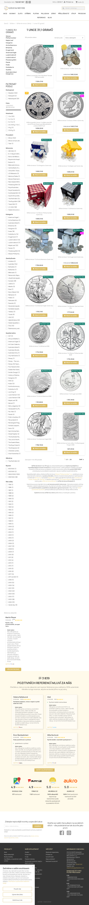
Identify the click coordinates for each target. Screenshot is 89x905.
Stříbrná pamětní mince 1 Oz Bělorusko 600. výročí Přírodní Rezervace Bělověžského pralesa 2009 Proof (39, 124)
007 (10, 336)
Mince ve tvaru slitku (14, 141)
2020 (11, 585)
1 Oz (11, 116)
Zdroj (7, 664)
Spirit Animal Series (14, 431)
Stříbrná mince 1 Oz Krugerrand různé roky (70, 257)
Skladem (13, 93)
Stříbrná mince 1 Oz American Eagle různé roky (39, 306)
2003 (11, 535)
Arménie (12, 261)
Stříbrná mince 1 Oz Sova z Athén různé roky (71, 120)
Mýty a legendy (14, 406)
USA (11, 317)
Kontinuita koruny (14, 386)
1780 (10, 484)
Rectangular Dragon (14, 423)
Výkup (73, 13)
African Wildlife (14, 339)
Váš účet (49, 849)
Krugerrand (10, 50)
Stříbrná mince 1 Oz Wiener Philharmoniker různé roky (39, 213)
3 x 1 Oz (11, 119)
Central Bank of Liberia (14, 168)
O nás (26, 857)
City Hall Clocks (14, 356)
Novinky (12, 13)
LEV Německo (13, 173)
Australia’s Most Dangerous (11, 73)
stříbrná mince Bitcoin (49, 481)
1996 (10, 515)
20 (71, 459)
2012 (10, 560)
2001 (11, 529)
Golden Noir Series (14, 370)
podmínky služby (14, 837)
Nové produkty (8, 857)
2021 (11, 588)
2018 (11, 580)
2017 (11, 574)
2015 (11, 568)
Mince (12, 138)
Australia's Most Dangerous (14, 347)
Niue (10, 289)
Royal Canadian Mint (14, 190)
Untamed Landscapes (14, 451)
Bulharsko (12, 270)
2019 (11, 583)
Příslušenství (63, 13)
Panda (8, 62)
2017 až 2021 (13, 577)
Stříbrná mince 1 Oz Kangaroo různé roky (39, 165)
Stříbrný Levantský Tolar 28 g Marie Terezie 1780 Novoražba (39, 76)
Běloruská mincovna (14, 165)
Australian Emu (14, 353)
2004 (11, 538)
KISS (11, 381)
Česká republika (14, 323)
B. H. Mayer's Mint (14, 154)
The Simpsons (13, 448)
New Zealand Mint (14, 182)
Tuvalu (11, 314)
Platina (36, 13)
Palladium (45, 13)
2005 (11, 541)
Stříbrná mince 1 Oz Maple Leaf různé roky (70, 166)
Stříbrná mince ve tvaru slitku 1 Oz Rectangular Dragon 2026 (70, 444)
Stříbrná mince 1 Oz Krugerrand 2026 (71, 394)
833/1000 (12, 469)
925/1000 (12, 471)
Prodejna (82, 13)
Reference (41, 18)
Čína (11, 326)
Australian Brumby (14, 350)
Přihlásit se (49, 854)
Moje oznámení (50, 859)
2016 (11, 571)
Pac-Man (12, 412)
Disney (11, 358)
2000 (11, 526)
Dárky (53, 13)
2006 (11, 543)
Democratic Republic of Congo (14, 275)
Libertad (42, 479)
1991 (10, 501)
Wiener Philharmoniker (11, 37)
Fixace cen (28, 854)
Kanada (12, 281)
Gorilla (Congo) (14, 372)
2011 (10, 557)
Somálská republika (14, 309)
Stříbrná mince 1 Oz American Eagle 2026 (39, 439)
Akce (5, 13)
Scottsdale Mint (14, 193)
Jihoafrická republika (14, 278)
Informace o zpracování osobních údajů (16, 882)
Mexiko (11, 286)
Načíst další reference (44, 770)
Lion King (12, 392)
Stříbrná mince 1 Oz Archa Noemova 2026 (39, 396)
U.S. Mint (12, 207)
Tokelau (11, 312)
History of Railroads (14, 375)
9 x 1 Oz (11, 122)
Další (81, 460)
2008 (11, 549)
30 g (11, 127)
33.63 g (11, 130)
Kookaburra (10, 67)
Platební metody (30, 859)
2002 (11, 532)
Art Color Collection (14, 344)
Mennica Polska (14, 176)
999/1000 (13, 477)
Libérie (11, 284)
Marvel (11, 403)
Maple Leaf (9, 40)
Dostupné (12, 96)
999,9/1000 (14, 474)
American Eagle (11, 53)
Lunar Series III (14, 398)
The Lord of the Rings (14, 440)
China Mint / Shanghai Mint (14, 171)
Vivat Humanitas (14, 454)
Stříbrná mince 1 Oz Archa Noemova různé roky (39, 259)
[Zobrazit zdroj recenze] (12, 664)
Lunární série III (11, 55)
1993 (11, 507)
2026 (11, 602)
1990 (11, 499)
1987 (10, 490)
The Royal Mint (14, 201)
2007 (11, 546)
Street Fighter (13, 434)
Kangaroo (9, 43)
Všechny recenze (13, 669)
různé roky (12, 605)
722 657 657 (19, 2)
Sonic (11, 428)
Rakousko (12, 300)
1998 (10, 521)
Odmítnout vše (17, 900)
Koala (8, 65)
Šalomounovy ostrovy (14, 328)
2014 (10, 566)
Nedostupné (13, 99)
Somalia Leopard (14, 425)
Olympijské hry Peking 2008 (14, 409)
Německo (12, 295)
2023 (11, 594)
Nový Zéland (13, 292)
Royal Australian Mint (14, 187)
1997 (10, 518)
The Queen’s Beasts (14, 442)
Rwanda (12, 303)
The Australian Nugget (14, 437)
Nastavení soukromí (51, 861)
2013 (10, 563)
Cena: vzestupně (74, 38)
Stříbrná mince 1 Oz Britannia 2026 (39, 346)
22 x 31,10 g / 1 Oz (14, 125)
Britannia (9, 48)
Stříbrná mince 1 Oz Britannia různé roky (70, 208)
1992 (10, 504)
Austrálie (12, 264)
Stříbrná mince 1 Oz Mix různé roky (70, 68)
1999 (10, 524)
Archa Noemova (11, 45)
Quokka (8, 70)
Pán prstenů (13, 420)
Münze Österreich (14, 179)
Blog (50, 18)
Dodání (27, 852)
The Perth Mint (14, 199)
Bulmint (11, 162)
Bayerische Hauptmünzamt (14, 159)
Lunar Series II (14, 395)
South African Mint (14, 196)
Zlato (20, 13)
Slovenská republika (14, 306)
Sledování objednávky (52, 852)
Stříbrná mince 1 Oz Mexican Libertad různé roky (70, 307)
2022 (11, 591)
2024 (11, 596)
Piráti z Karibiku (14, 417)
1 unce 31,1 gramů (11, 31)
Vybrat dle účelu (17, 894)
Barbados (12, 267)
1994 (10, 510)
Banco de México (14, 157)
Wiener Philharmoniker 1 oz (63, 474)
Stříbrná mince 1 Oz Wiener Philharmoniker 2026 (70, 354)
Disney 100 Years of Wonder (14, 364)
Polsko (11, 298)
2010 (11, 554)
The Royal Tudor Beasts (14, 445)
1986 (10, 487)
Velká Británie (14, 320)
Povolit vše (17, 889)
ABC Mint (12, 151)
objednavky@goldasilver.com (75, 868)
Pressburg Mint (11, 60)
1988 (11, 493)
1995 (11, 513)
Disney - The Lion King (14, 361)
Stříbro (28, 13)
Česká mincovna (14, 210)
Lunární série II (11, 57)
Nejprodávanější (9, 854)
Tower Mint (12, 204)
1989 (11, 496)
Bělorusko (12, 272)
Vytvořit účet (50, 857)
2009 (11, 552)
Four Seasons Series (14, 367)
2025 (11, 599)
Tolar (10, 143)
